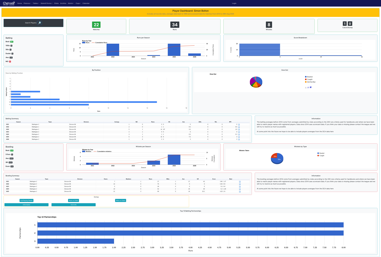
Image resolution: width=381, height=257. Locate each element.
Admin (70, 3)
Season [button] (18, 122)
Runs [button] (152, 122)
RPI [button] (230, 122)
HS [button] (169, 122)
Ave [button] (183, 122)
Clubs (56, 3)
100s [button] (200, 122)
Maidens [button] (128, 179)
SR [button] (198, 179)
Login (234, 3)
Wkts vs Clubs (120, 200)
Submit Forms (46, 3)
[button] (244, 122)
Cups (78, 3)
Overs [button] (105, 179)
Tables (35, 3)
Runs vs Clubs (73, 200)
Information (26, 205)
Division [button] (86, 122)
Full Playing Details (26, 200)
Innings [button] (116, 122)
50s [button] (216, 122)
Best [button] (230, 179)
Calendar (86, 3)
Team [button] (50, 122)
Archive (63, 3)
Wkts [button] (167, 179)
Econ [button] (214, 179)
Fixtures (27, 3)
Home (19, 3)
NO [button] (137, 122)
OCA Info (73, 205)
